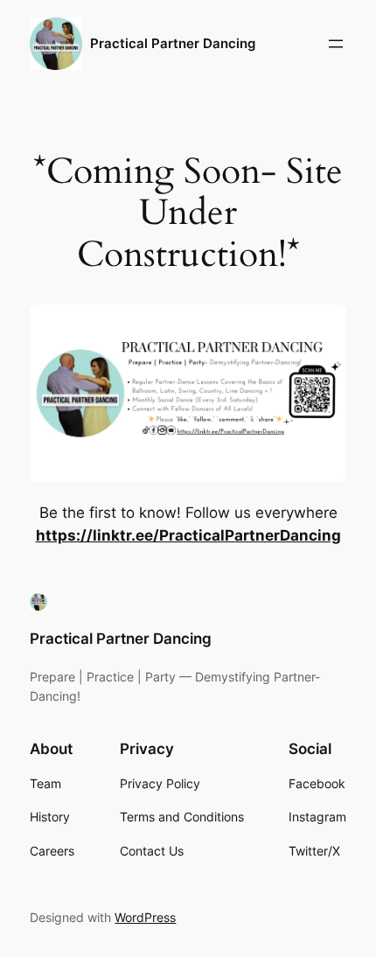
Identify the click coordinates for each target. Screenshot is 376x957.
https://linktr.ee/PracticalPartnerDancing (188, 535)
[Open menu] (335, 43)
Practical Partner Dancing (172, 44)
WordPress (145, 917)
